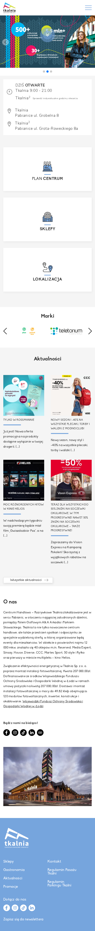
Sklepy (8, 861)
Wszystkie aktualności (26, 580)
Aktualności (12, 878)
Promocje (10, 887)
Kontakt (54, 861)
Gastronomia (14, 870)
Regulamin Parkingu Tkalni (60, 883)
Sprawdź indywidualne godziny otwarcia (55, 98)
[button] (5, 42)
